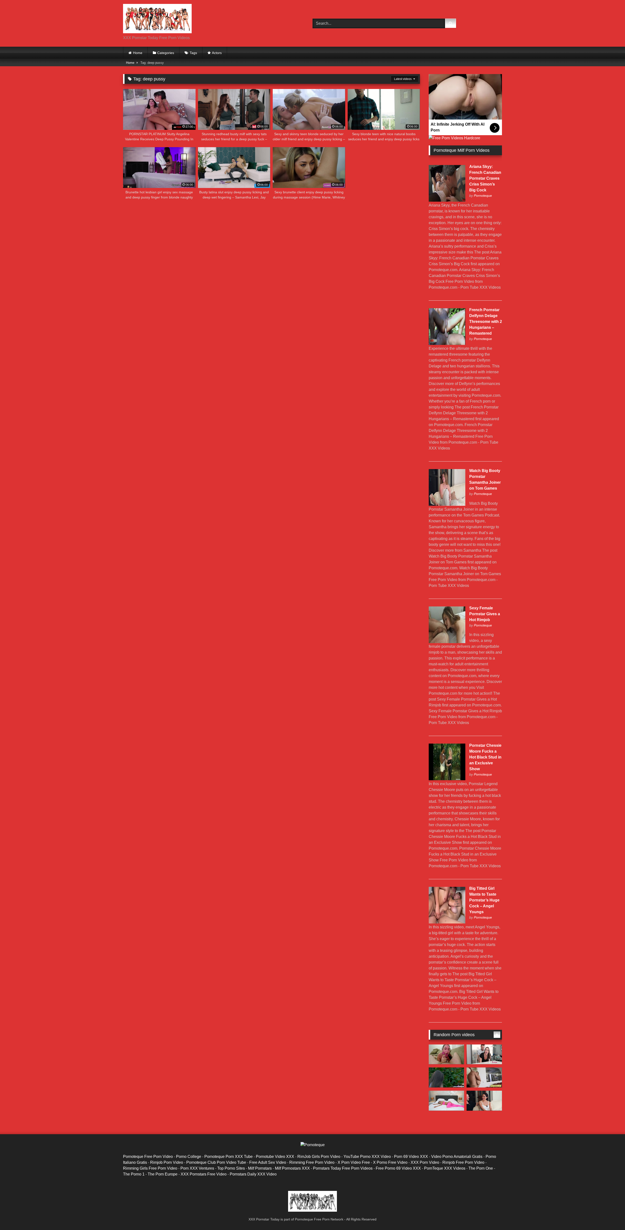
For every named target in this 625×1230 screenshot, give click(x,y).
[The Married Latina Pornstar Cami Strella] (484, 1054)
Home (137, 53)
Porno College (188, 1156)
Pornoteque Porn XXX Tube (228, 1156)
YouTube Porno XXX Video (367, 1156)
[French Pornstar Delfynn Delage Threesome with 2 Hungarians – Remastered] (447, 343)
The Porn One (481, 1168)
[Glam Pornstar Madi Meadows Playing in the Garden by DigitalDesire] (446, 1077)
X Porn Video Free (354, 1162)
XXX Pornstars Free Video (204, 1174)
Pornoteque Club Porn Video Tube (216, 1162)
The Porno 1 (134, 1174)
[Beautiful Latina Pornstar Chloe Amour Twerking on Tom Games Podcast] (484, 1101)
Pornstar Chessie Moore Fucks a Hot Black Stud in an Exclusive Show (485, 757)
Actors (217, 53)
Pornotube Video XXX (275, 1156)
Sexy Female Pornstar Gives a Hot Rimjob (484, 614)
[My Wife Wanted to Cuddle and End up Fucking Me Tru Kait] (446, 1101)
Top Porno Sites (231, 1168)
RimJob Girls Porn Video (318, 1156)
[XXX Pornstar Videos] (157, 19)
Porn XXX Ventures (197, 1168)
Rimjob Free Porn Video (463, 1162)
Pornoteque (483, 196)
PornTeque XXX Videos (444, 1168)
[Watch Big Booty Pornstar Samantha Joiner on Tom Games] (447, 504)
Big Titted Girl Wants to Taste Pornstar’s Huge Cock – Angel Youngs (484, 900)
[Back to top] (609, 1215)
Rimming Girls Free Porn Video (150, 1168)
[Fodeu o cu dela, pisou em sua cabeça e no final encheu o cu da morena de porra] (446, 1054)
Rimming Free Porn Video (311, 1162)
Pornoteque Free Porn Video (148, 1156)
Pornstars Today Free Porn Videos (343, 1168)
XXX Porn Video (425, 1162)
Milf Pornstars (260, 1168)
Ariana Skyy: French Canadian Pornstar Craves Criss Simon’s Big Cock (485, 178)
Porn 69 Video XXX (411, 1156)
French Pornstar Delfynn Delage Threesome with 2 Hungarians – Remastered (485, 321)
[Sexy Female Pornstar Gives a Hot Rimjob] (447, 642)
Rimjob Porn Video (166, 1162)
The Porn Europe (162, 1174)
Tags (193, 53)
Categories (165, 53)
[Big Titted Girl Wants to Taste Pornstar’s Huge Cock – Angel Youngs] (447, 922)
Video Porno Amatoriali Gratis (456, 1156)
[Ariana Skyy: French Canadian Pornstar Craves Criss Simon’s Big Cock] (447, 200)
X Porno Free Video (390, 1162)
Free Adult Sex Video (267, 1162)
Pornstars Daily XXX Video (253, 1174)
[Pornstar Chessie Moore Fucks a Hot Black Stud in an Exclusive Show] (447, 779)
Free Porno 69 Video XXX (398, 1168)
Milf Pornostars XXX (292, 1168)
